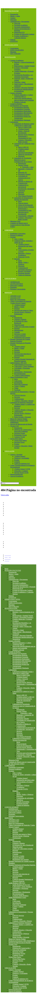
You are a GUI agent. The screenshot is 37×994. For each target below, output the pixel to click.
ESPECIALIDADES (17, 50)
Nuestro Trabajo (23, 165)
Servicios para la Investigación (23, 213)
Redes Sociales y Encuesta (22, 417)
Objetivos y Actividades (21, 458)
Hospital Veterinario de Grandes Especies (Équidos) (20, 340)
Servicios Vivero (19, 442)
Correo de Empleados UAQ (13, 527)
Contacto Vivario (19, 437)
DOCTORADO (15, 54)
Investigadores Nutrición (22, 115)
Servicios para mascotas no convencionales (22, 354)
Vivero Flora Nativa (16, 439)
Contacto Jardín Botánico (22, 375)
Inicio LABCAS (23, 147)
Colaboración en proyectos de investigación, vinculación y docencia (26, 187)
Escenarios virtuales (24, 174)
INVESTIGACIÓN (10, 57)
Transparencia (9, 523)
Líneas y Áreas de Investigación (23, 132)
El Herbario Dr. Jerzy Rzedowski (21, 322)
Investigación (18, 383)
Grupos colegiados (16, 93)
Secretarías (8, 506)
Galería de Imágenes (24, 275)
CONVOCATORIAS (10, 278)
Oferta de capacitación (25, 154)
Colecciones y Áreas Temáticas (24, 366)
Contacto (17, 462)
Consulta (17, 332)
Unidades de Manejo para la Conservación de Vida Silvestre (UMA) (20, 225)
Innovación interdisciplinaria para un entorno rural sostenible (24, 99)
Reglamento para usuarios (22, 337)
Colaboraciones (19, 399)
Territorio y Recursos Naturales (24, 87)
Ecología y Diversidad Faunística (23, 617)
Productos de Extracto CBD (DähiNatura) (22, 941)
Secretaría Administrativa (22, 27)
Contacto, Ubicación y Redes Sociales (25, 141)
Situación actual (19, 325)
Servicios (21, 192)
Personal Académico (16, 235)
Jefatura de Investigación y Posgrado (24, 587)
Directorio (13, 20)
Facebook (17, 390)
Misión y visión (15, 16)
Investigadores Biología (21, 107)
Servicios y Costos (20, 334)
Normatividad (9, 525)
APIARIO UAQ (15, 296)
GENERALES (15, 282)
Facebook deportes (24, 273)
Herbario (13, 316)
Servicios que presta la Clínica (23, 310)
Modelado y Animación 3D (25, 715)
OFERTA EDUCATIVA (11, 45)
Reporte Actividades (24, 271)
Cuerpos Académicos (16, 60)
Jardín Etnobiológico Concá (19, 377)
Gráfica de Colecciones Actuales (24, 327)
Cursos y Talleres (19, 386)
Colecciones (18, 381)
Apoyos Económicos (16, 476)
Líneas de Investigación (25, 205)
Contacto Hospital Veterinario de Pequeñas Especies (24, 360)
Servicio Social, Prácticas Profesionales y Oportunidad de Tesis (26, 136)
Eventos (16, 444)
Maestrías (13, 52)
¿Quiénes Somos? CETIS (22, 469)
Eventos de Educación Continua (24, 34)
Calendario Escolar (11, 532)
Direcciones (8, 508)
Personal (17, 308)
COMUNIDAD (9, 230)
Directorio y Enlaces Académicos (24, 254)
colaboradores (18, 411)
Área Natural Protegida (25, 196)
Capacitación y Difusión (25, 216)
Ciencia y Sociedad (16, 454)
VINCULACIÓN (9, 451)
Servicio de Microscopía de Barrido (21, 424)
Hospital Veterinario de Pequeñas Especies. (22, 865)
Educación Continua (16, 285)
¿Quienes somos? (19, 346)
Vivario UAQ (14, 426)
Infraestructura (18, 330)
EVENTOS (14, 41)
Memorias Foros (15, 221)
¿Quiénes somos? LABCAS (23, 150)
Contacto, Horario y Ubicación (23, 410)
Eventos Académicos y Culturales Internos (21, 37)
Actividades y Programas (22, 368)
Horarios (17, 350)
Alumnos (7, 542)
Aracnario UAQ (15, 298)
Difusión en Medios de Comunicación (25, 182)
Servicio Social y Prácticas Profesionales (22, 313)
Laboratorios (14, 122)
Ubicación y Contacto (21, 471)
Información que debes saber (25, 780)
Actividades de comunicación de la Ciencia (24, 178)
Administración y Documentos (19, 21)
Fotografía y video (28, 167)
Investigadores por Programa (19, 105)
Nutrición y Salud (19, 82)
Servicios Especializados (25, 152)
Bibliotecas (8, 534)
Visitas (16, 388)
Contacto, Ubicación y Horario (23, 401)
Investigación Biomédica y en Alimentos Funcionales (23, 76)
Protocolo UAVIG (24, 257)
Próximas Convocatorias (17, 289)
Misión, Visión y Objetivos (23, 263)
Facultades (8, 513)
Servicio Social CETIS (21, 472)
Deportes (17, 259)
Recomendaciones (20, 373)
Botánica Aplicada (20, 102)
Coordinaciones (10, 510)
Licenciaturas (14, 48)
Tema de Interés (23, 203)
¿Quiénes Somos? (23, 129)
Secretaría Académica (21, 25)
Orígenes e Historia (20, 319)
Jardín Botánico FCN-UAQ (23, 364)
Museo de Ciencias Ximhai (18, 419)
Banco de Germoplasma (17, 299)
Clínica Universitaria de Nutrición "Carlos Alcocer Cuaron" (20, 302)
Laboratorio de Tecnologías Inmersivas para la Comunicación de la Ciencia (23, 160)
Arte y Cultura (18, 239)
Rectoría (7, 504)
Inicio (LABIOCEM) (24, 127)
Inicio (7, 9)
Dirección (17, 23)
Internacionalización (16, 474)
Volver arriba (5, 495)
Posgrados (13, 287)
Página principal (10, 503)
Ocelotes (13, 237)
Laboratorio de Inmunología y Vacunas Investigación (23, 198)
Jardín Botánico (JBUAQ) (18, 363)
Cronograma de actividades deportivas (25, 269)
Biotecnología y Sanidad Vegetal (24, 66)
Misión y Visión (19, 307)
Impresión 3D (22, 172)
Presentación (14, 14)
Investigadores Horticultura (22, 111)
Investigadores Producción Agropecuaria (22, 117)
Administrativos (10, 545)
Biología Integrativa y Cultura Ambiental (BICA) (23, 95)
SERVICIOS (8, 292)
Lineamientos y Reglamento (23, 372)
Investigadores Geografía (22, 109)
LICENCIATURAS (16, 284)
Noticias (12, 39)
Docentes (8, 543)
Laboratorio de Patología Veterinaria (21, 402)
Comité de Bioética (16, 104)
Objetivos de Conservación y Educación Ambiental (23, 430)
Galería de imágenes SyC (22, 463)
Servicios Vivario (19, 433)
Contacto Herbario (20, 336)
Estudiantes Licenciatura (17, 233)
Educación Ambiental (21, 384)
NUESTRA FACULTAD (12, 11)
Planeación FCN (19, 32)
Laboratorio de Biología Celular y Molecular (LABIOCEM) (24, 124)
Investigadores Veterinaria (22, 120)
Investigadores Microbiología (23, 113)
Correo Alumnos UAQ (12, 547)
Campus (12, 18)
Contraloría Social (10, 528)
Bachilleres (8, 512)
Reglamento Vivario (20, 435)
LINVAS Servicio (19, 395)
